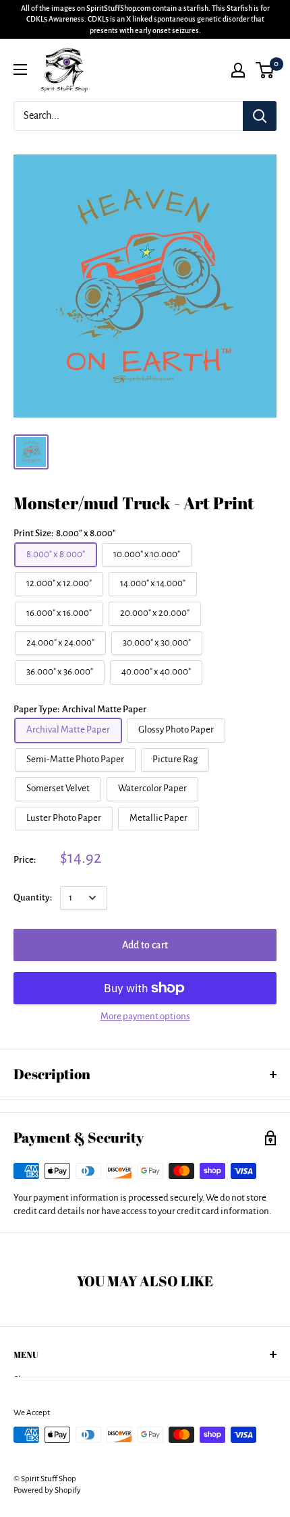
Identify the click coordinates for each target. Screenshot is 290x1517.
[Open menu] (20, 69)
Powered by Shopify (47, 1490)
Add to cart (145, 945)
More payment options (145, 1016)
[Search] (260, 116)
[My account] (238, 70)
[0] (265, 70)
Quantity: (32, 897)
